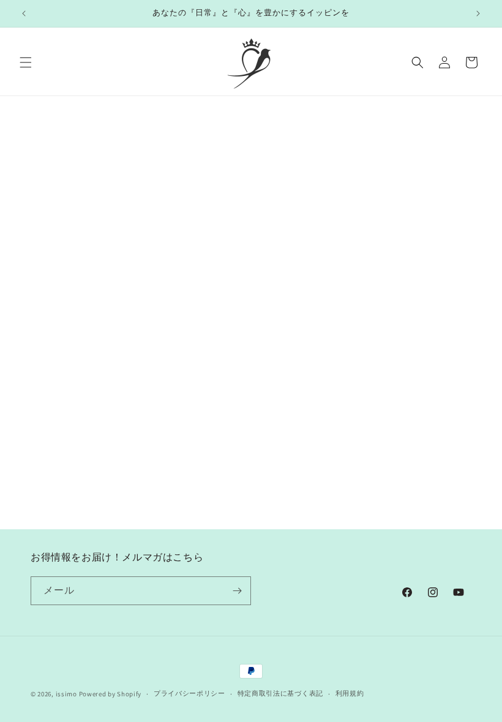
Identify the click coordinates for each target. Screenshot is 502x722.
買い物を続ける (251, 245)
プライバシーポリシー (189, 693)
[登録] (236, 590)
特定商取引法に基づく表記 (280, 693)
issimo (66, 694)
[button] (25, 62)
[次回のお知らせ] (478, 13)
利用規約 (349, 693)
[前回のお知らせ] (23, 13)
